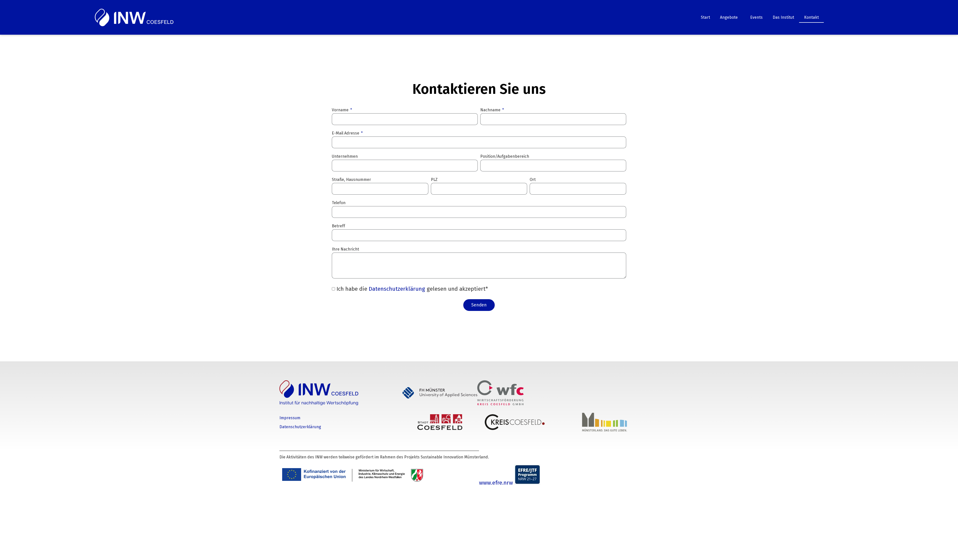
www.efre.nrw (496, 482)
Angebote (729, 17)
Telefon (339, 203)
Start (705, 17)
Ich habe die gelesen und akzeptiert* (412, 288)
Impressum (289, 417)
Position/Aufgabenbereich (504, 156)
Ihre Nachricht (345, 249)
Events (756, 17)
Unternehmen (345, 156)
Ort (533, 180)
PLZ (434, 180)
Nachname (490, 110)
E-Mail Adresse (346, 133)
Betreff (338, 226)
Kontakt (811, 17)
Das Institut (783, 17)
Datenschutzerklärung (398, 288)
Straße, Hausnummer (351, 180)
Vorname (341, 110)
